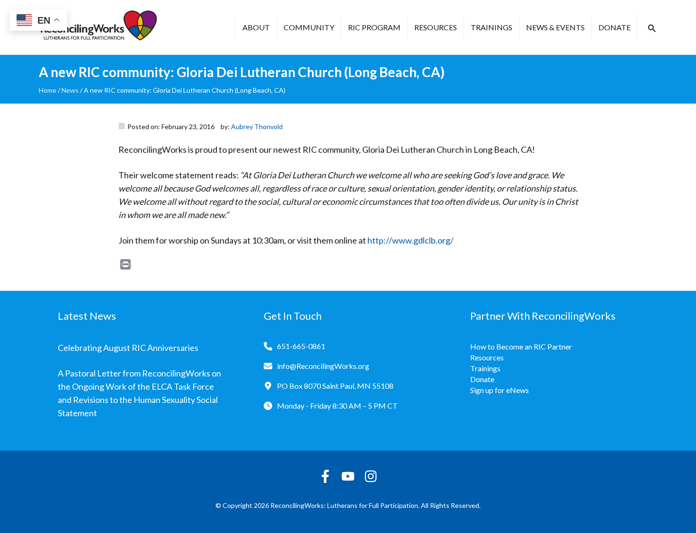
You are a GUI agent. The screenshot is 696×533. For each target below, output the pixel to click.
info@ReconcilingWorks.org (323, 365)
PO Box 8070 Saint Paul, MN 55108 (335, 385)
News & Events (555, 27)
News (70, 90)
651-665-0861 (301, 345)
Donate (614, 27)
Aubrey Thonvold (257, 126)
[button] (652, 28)
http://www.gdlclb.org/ (410, 240)
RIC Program (374, 27)
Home (47, 90)
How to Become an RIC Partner (521, 346)
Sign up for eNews (499, 389)
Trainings (491, 27)
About (256, 27)
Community (309, 27)
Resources (435, 27)
